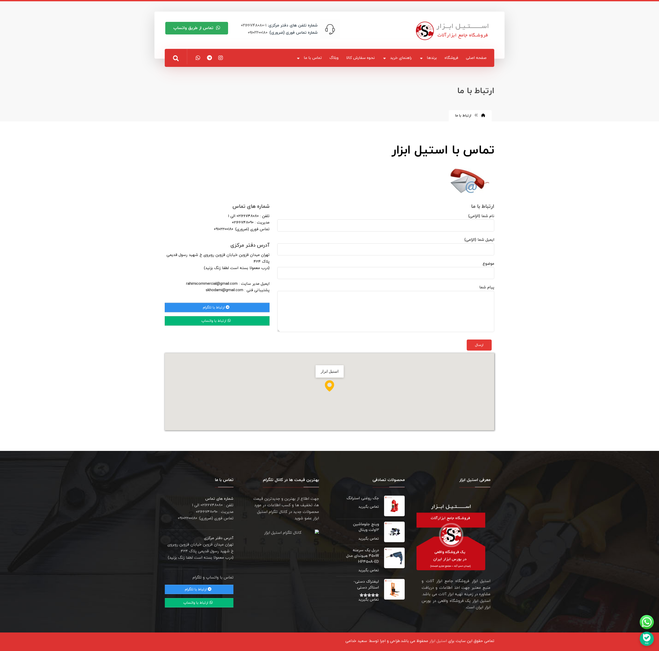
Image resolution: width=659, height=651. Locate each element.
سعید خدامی (356, 641)
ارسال (479, 345)
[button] (176, 58)
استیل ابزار (438, 641)
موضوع (488, 263)
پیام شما (486, 287)
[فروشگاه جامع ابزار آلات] (453, 31)
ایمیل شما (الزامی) (479, 240)
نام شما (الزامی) (481, 216)
